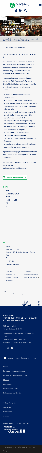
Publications (7, 384)
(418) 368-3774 (19, 334)
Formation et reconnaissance (14, 371)
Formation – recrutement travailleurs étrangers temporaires (31, 274)
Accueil (6, 39)
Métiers (6, 380)
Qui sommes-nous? (10, 389)
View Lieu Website (12, 264)
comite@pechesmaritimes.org (22, 342)
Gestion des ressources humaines (15, 375)
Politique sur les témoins (12, 393)
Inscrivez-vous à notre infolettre (22, 358)
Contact (6, 416)
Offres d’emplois (9, 403)
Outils (5, 367)
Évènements (14, 39)
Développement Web (24, 447)
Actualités (7, 407)
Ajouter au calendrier (15, 177)
